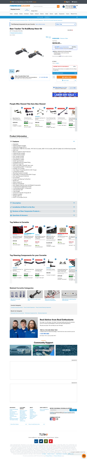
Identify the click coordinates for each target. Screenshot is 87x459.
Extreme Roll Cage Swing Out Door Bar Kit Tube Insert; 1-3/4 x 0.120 (63, 271)
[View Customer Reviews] (55, 38)
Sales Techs (32, 417)
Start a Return (22, 411)
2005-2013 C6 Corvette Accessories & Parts (19, 20)
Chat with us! (22, 416)
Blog (11, 417)
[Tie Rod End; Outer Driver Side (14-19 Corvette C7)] (29, 263)
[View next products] (76, 119)
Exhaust (37, 13)
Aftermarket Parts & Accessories (17, 313)
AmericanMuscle (33, 437)
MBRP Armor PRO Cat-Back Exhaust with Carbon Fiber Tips (51, 238)
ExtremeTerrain (50, 437)
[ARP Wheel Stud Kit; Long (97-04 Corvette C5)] (63, 230)
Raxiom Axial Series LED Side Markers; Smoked (17, 237)
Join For (73, 87)
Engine (31, 13)
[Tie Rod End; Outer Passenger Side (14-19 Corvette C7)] (40, 263)
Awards (31, 410)
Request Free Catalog (14, 418)
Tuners (67, 13)
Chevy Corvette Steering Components (43, 307)
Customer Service (23, 415)
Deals (11, 13)
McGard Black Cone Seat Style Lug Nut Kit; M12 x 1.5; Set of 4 (40, 238)
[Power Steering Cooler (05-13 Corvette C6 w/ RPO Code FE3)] (51, 112)
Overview (31, 409)
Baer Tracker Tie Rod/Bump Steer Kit (17, 119)
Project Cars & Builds (14, 409)
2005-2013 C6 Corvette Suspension (35, 20)
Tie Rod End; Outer (28, 119)
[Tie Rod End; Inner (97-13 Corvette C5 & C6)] (63, 112)
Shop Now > (47, 17)
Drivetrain (26, 13)
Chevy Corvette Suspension (29, 307)
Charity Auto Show (33, 415)
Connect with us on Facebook (51, 419)
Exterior (42, 13)
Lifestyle (16, 13)
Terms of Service (57, 455)
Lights (56, 13)
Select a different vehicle (58, 73)
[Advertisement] (43, 370)
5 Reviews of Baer (64, 38)
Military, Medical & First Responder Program (23, 418)
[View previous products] (11, 119)
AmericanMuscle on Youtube (54, 419)
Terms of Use (22, 420)
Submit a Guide (33, 412)
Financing (12, 415)
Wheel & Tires (74, 13)
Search (58, 6)
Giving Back (32, 411)
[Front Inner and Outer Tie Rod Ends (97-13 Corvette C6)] (18, 263)
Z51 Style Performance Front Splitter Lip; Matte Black (73, 238)
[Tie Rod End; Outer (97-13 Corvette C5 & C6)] (29, 112)
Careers (31, 414)
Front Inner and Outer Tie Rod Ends (18, 270)
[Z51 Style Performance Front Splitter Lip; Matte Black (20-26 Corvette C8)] (74, 230)
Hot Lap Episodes (13, 411)
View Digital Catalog (14, 419)
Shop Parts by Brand (14, 414)
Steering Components (42, 313)
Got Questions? (23, 414)
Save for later (66, 80)
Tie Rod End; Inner (62, 119)
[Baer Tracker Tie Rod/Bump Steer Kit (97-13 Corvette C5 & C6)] (18, 112)
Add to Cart (67, 77)
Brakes (21, 13)
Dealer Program (33, 416)
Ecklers (56, 437)
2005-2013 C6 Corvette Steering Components (53, 20)
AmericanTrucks (42, 437)
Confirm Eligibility (57, 54)
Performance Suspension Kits (31, 313)
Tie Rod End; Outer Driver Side (29, 270)
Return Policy (22, 412)
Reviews (31, 418)
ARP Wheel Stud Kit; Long (63, 237)
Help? (75, 73)
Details (34, 2)
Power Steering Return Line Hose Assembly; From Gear (73, 120)
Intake (46, 13)
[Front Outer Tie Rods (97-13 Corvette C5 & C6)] (51, 263)
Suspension (61, 13)
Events (11, 410)
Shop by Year (12, 412)
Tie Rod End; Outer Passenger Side (39, 270)
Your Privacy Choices (61, 454)
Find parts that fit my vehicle (16, 33)
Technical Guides (13, 416)
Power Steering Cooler (51, 119)
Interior (51, 13)
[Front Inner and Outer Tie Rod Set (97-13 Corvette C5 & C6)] (40, 112)
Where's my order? (23, 410)
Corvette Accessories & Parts (17, 307)
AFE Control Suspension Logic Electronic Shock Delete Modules (74, 271)
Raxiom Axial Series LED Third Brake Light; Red (29, 237)
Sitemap (44, 454)
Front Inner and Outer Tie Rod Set (40, 119)
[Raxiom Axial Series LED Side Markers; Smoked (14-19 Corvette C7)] (18, 230)
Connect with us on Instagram (57, 419)
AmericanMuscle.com (19, 6)
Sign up (73, 409)
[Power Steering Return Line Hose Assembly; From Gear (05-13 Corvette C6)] (74, 112)
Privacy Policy (66, 412)
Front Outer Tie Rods (50, 270)
